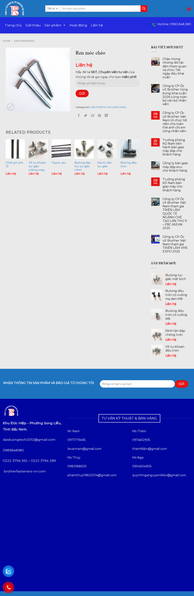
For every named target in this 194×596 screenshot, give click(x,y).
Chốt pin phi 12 (14, 164)
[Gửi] (144, 8)
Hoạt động (78, 25)
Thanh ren (59, 163)
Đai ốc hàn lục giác (104, 164)
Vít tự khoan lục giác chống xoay (37, 166)
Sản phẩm (53, 25)
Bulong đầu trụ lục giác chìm (82, 166)
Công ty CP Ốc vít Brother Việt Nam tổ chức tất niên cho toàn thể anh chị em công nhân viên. (175, 122)
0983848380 (13, 450)
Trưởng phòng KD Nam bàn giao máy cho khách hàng (174, 184)
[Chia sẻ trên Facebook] (79, 116)
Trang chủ (13, 25)
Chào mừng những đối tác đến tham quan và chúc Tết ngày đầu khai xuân (174, 68)
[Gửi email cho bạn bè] (92, 116)
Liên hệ (97, 25)
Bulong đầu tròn (128, 164)
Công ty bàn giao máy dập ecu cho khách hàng (175, 166)
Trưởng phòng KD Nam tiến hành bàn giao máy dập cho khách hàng (174, 147)
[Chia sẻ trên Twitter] (86, 116)
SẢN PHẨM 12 (98, 107)
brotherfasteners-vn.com (25, 471)
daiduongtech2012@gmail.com (29, 439)
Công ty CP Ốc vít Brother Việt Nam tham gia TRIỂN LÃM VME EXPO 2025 (175, 244)
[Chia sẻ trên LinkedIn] (106, 116)
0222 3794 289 (43, 461)
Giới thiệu (33, 25)
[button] (189, 8)
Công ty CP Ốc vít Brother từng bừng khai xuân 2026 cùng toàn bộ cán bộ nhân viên (175, 95)
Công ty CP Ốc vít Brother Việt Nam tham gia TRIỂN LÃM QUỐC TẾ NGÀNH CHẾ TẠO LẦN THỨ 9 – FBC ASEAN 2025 (175, 213)
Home (6, 40)
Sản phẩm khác (24, 40)
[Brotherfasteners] (21, 8)
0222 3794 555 (15, 461)
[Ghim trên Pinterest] (99, 116)
